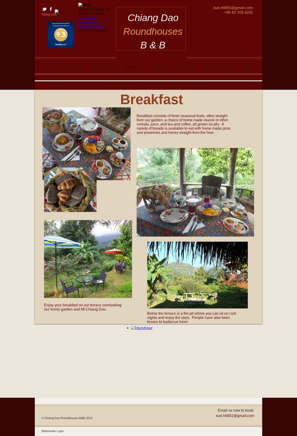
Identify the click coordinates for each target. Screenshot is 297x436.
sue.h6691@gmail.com (233, 8)
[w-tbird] (44, 9)
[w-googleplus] (57, 12)
